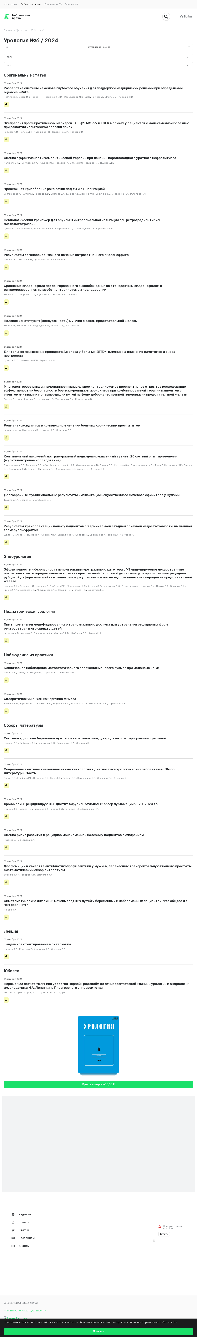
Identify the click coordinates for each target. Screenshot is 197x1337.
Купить (164, 1234)
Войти (188, 16)
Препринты (27, 1238)
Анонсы (24, 1246)
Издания (25, 1214)
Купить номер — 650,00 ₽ (98, 1084)
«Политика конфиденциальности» (25, 1310)
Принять (98, 1331)
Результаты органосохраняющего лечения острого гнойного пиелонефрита (66, 255)
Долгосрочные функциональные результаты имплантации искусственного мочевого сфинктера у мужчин (91, 495)
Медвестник (10, 4)
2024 (33, 30)
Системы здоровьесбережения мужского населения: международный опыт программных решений (85, 738)
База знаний (71, 4)
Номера (24, 1222)
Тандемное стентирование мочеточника (37, 944)
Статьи (24, 1230)
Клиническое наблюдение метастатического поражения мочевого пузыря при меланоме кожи (81, 668)
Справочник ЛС (53, 4)
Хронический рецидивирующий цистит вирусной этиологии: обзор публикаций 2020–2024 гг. (81, 804)
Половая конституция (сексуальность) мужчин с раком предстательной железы (71, 321)
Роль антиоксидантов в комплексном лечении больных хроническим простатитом (72, 425)
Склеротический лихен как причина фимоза (40, 699)
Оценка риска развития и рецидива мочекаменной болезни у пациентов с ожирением (74, 835)
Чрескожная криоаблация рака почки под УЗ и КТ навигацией (54, 189)
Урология (22, 30)
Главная (8, 30)
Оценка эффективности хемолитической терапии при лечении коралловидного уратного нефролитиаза (90, 158)
